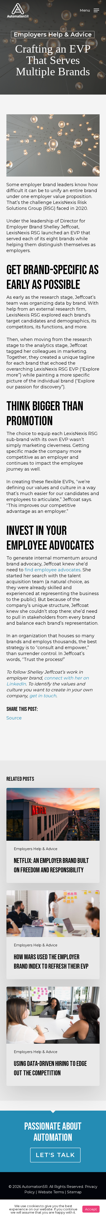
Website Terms (51, 1192)
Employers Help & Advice (53, 34)
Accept (91, 1209)
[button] (89, 10)
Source (14, 718)
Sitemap (74, 1192)
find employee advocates (53, 570)
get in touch (42, 696)
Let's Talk (55, 1155)
